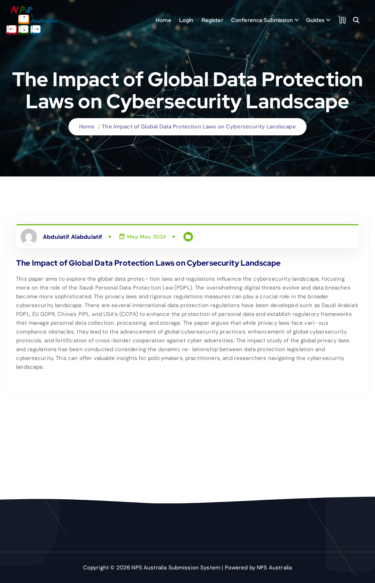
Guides (315, 20)
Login (186, 20)
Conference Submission (262, 20)
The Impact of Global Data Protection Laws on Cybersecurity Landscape (199, 126)
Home (163, 20)
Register (212, 20)
